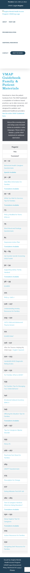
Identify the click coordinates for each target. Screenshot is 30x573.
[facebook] (24, 563)
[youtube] (24, 566)
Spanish (21, 350)
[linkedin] (26, 563)
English (15, 350)
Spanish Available (10, 172)
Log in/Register (18, 5)
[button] (2, 63)
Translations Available (11, 189)
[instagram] (26, 566)
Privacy (12, 570)
